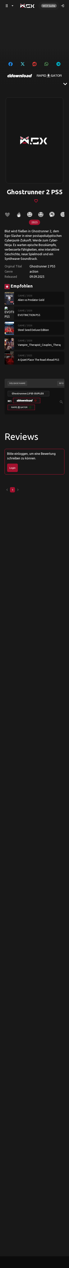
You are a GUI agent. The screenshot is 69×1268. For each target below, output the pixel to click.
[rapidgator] (49, 75)
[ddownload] (19, 75)
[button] (26, 400)
